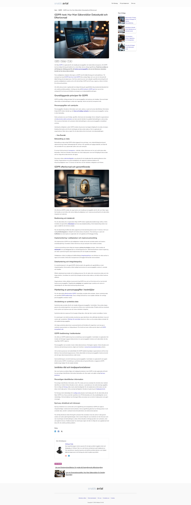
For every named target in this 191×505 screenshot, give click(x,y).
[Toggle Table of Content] (55, 135)
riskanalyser (71, 224)
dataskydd (57, 249)
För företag (115, 3)
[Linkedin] (55, 431)
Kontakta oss (106, 498)
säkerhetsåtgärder (69, 158)
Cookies (113, 498)
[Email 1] (66, 456)
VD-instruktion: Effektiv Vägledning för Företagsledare (129, 38)
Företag (63, 61)
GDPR (60, 10)
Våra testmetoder (92, 498)
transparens (71, 150)
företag (65, 387)
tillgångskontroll (100, 389)
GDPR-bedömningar (67, 295)
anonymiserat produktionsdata (93, 347)
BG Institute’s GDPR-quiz (88, 89)
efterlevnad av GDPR (70, 293)
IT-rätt (69, 61)
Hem (55, 10)
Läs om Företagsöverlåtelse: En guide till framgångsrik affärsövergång (79, 467)
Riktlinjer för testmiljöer (74, 319)
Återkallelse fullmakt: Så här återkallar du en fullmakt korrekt (130, 29)
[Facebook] (58, 431)
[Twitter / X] (62, 431)
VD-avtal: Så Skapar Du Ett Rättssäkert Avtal (130, 47)
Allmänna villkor (82, 498)
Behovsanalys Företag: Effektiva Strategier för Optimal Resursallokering (130, 20)
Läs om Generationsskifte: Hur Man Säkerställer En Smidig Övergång (85, 474)
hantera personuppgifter (81, 69)
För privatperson (124, 3)
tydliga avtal (77, 393)
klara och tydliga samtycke (81, 111)
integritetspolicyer (86, 255)
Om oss (133, 3)
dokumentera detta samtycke (64, 119)
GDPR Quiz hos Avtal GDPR (72, 77)
